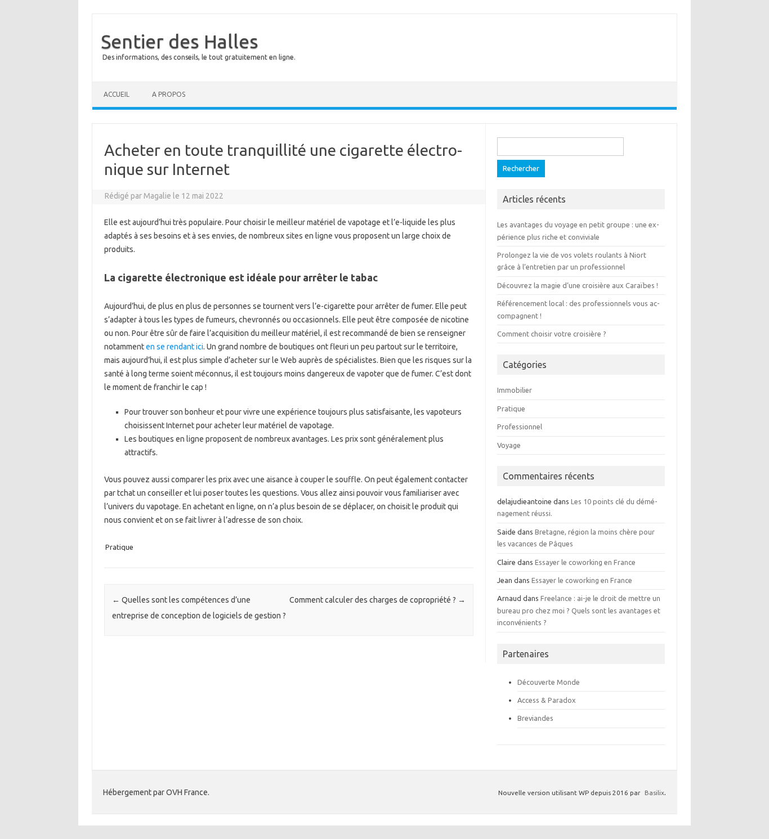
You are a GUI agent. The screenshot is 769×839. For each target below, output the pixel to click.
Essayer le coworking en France (585, 562)
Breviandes (535, 718)
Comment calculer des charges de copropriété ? (377, 599)
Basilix (654, 792)
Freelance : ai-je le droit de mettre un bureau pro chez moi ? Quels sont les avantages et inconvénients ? (578, 610)
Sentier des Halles (179, 41)
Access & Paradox (546, 700)
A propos (168, 94)
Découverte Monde (548, 682)
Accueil (116, 94)
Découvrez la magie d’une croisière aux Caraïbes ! (577, 285)
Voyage (509, 445)
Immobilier (514, 390)
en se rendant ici (174, 346)
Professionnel (519, 426)
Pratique (119, 547)
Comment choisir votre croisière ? (551, 334)
